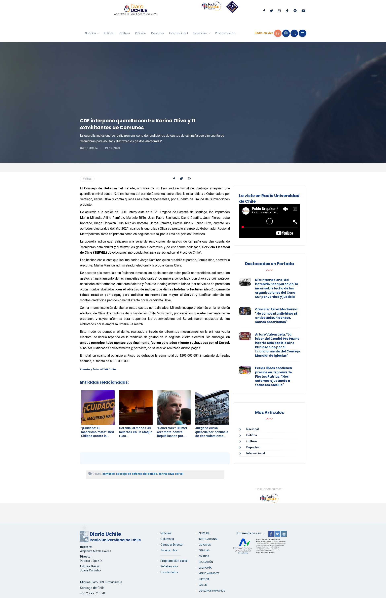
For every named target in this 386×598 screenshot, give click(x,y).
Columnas (167, 539)
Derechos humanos (212, 590)
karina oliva (166, 473)
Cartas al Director (172, 544)
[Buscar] (294, 33)
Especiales (200, 33)
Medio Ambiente (209, 573)
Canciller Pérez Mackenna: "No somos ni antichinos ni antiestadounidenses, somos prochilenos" (276, 315)
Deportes (157, 33)
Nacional (252, 429)
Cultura (124, 33)
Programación (225, 33)
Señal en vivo (169, 566)
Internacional (178, 33)
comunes (108, 473)
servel (179, 473)
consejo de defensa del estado (136, 473)
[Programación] (286, 33)
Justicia (204, 579)
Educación (206, 561)
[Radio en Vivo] (277, 33)
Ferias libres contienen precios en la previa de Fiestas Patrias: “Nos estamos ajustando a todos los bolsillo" (273, 376)
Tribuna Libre (168, 550)
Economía (205, 567)
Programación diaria (173, 561)
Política (109, 33)
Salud (203, 584)
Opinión (140, 33)
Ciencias (204, 550)
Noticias (90, 33)
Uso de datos (169, 572)
